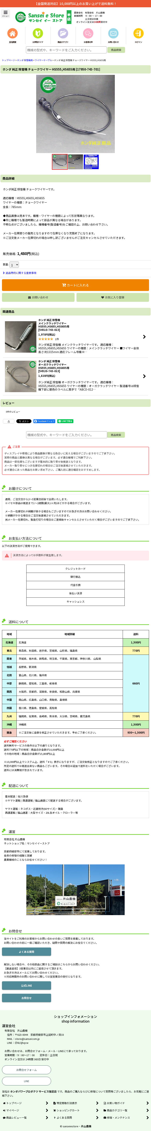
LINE (26, 1081)
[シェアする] (8, 421)
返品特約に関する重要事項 (21, 273)
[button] (5, 13)
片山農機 (86, 1126)
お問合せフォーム (26, 1070)
